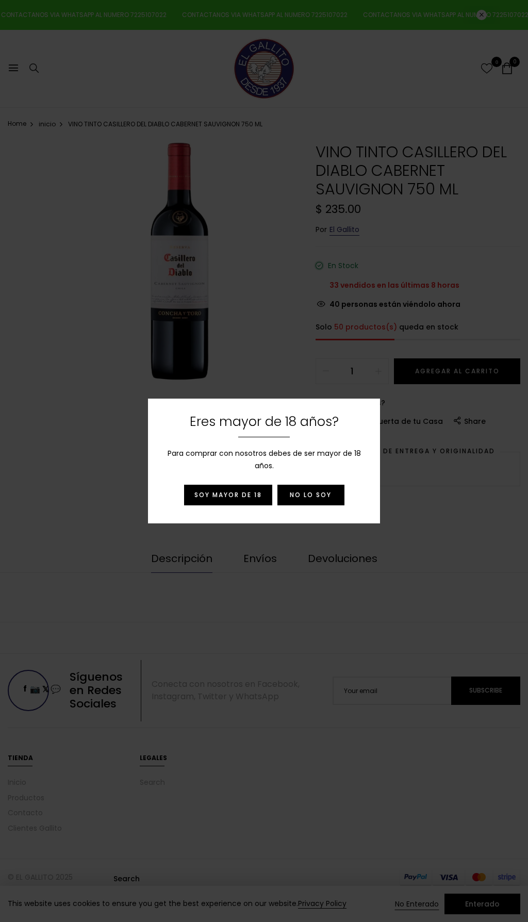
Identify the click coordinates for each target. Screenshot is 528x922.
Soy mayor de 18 (228, 494)
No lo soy (311, 494)
